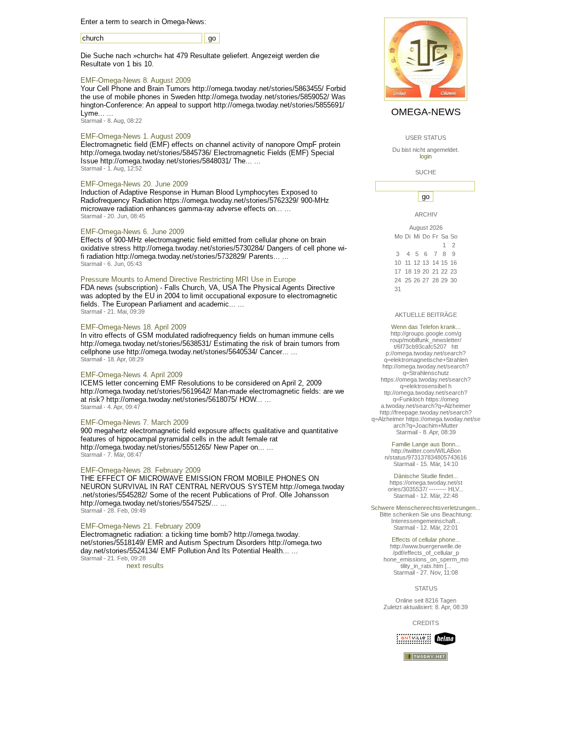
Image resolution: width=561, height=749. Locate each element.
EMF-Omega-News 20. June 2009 (134, 184)
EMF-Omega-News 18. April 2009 (133, 327)
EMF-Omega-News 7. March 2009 (134, 422)
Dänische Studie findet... (426, 476)
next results (145, 565)
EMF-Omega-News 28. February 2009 (141, 470)
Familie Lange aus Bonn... (426, 444)
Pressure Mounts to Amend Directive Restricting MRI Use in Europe (188, 279)
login (426, 156)
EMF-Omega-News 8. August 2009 (136, 80)
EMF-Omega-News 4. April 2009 (131, 375)
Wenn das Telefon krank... (426, 327)
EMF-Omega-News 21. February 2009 (141, 526)
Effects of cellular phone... (426, 539)
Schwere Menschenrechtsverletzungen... (425, 507)
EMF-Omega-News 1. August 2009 (136, 136)
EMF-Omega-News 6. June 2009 (132, 232)
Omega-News (426, 111)
